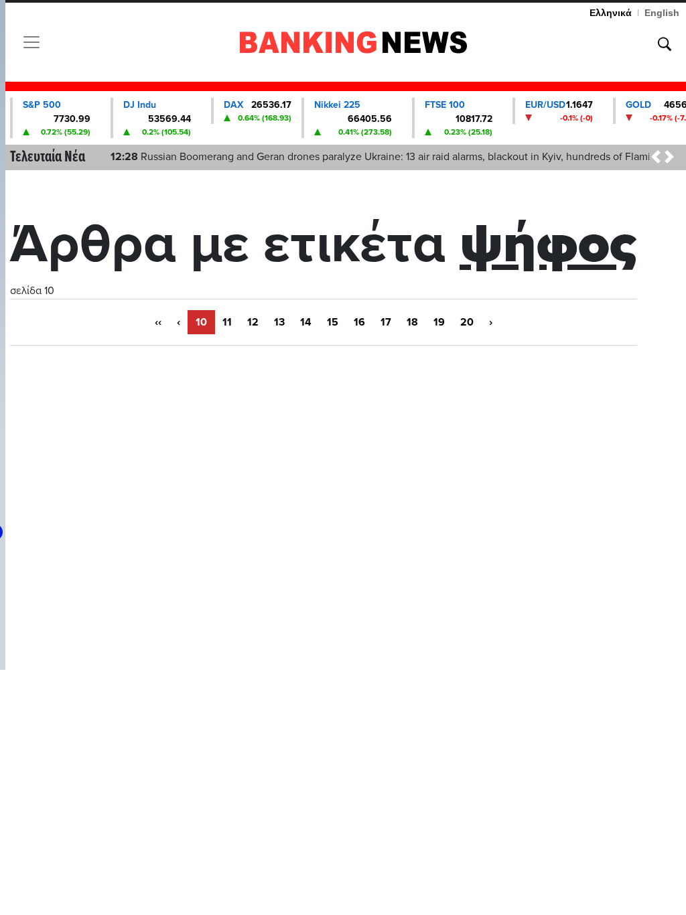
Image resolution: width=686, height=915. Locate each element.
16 (359, 322)
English (661, 12)
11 (227, 322)
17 (386, 322)
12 (253, 322)
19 (439, 322)
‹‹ (158, 322)
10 (201, 322)
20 (467, 322)
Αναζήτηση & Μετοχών (665, 44)
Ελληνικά (611, 12)
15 (332, 322)
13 (279, 322)
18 (412, 322)
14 (306, 322)
